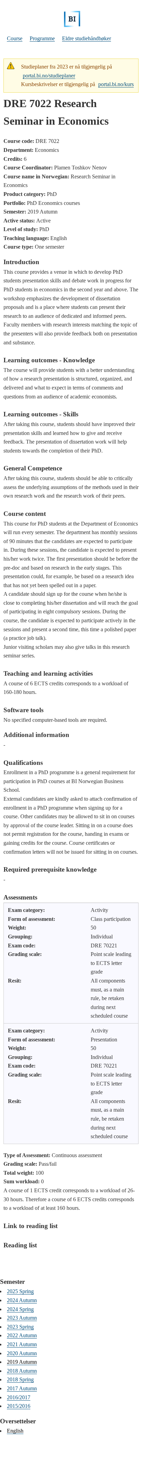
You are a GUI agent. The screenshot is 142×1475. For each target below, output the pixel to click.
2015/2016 (18, 1406)
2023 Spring (20, 1327)
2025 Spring (20, 1291)
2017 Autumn (22, 1388)
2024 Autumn (22, 1300)
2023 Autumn (22, 1318)
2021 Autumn (22, 1344)
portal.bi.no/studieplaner (49, 76)
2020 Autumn (22, 1353)
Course (14, 38)
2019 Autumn (22, 1362)
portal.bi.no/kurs (116, 84)
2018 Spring (20, 1379)
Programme (42, 38)
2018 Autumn (22, 1371)
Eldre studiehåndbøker (86, 38)
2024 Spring (20, 1309)
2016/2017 (18, 1397)
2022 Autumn (22, 1335)
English (15, 1431)
